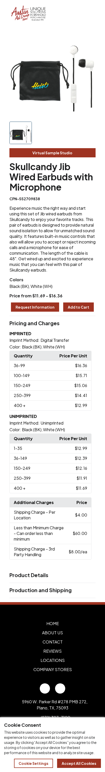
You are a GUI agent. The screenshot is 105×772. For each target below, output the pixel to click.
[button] (52, 323)
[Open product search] (79, 13)
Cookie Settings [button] (33, 763)
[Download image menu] (89, 37)
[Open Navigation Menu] (89, 13)
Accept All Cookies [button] (79, 763)
